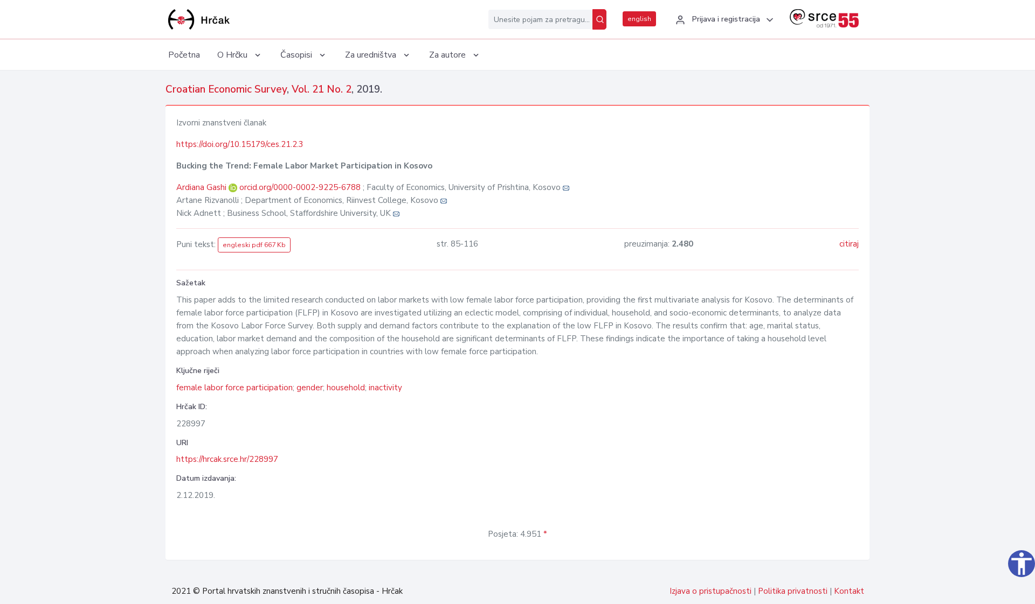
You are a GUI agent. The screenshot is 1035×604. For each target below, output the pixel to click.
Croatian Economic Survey (226, 89)
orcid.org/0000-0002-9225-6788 (300, 187)
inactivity (385, 387)
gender (309, 387)
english (639, 19)
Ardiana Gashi (202, 187)
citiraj (849, 243)
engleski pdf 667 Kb (254, 245)
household (346, 387)
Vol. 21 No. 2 (321, 89)
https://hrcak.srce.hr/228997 (227, 459)
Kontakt (849, 591)
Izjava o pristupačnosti (710, 591)
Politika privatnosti (792, 591)
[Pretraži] (599, 19)
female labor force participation (234, 387)
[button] (723, 20)
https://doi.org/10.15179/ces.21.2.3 (239, 144)
